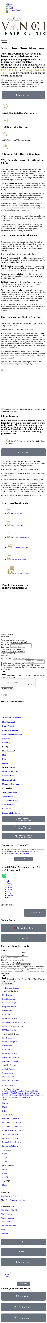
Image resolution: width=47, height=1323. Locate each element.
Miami (4, 1185)
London (14, 1097)
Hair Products (11, 1065)
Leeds (9, 1097)
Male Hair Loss (12, 991)
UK (8, 881)
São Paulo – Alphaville (10, 1119)
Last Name (5, 647)
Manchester (35, 1093)
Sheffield (22, 1095)
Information (9, 1206)
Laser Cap (6, 743)
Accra (4, 1162)
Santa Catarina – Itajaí (10, 1134)
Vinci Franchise (6, 1214)
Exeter (27, 1097)
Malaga (5, 1103)
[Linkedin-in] (16, 707)
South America (11, 1115)
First (23, 953)
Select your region (8, 640)
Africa (8, 1150)
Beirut (4, 1173)
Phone (4, 960)
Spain (9, 891)
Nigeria (9, 887)
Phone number (7, 658)
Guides (5, 763)
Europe (9, 1099)
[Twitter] (41, 707)
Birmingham (19, 1091)
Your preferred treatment (10, 967)
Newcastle (6, 1095)
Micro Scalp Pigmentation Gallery (13, 1200)
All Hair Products (8, 1069)
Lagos (4, 1154)
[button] (23, 988)
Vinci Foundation (7, 1218)
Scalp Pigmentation (9, 1007)
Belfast (12, 1091)
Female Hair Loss (12, 1034)
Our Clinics (9, 1086)
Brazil (9, 893)
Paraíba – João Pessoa (10, 1146)
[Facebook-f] (10, 707)
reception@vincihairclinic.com (18, 853)
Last (23, 955)
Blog (4, 759)
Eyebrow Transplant (10, 730)
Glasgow (27, 1093)
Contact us (6, 809)
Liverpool (21, 1097)
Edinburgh (20, 1093)
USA (8, 1181)
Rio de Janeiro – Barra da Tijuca (14, 1130)
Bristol (35, 1091)
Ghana (9, 889)
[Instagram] (22, 707)
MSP (4, 755)
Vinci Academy (8, 805)
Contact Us (5, 1233)
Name (4, 951)
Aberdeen (5, 1091)
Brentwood (29, 1091)
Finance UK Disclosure (11, 813)
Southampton (31, 1095)
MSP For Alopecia (9, 1030)
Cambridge (6, 1093)
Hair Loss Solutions (12, 988)
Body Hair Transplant (10, 1003)
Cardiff (13, 1093)
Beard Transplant (9, 726)
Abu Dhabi (6, 1177)
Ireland (9, 885)
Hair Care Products (10, 772)
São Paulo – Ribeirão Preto (12, 1126)
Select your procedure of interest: (13, 649)
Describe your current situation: (13, 663)
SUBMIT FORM (7, 689)
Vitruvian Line (8, 776)
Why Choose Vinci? (11, 717)
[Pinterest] (28, 707)
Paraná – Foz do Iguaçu (10, 1138)
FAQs (3, 1230)
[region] (23, 609)
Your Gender (6, 962)
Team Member (8, 796)
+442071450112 (35, 852)
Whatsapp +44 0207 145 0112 (23, 71)
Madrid (5, 1107)
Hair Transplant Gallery (9, 1196)
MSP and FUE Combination (12, 1026)
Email (4, 656)
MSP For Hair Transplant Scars (13, 1022)
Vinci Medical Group (10, 801)
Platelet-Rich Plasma (9, 1018)
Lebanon (10, 895)
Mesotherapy (7, 738)
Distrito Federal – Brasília (11, 1142)
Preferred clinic (6, 642)
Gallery (8, 1192)
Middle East (10, 1165)
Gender (4, 653)
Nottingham (14, 1095)
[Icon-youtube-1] (4, 707)
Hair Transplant (8, 722)
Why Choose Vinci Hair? (10, 1210)
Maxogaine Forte (9, 780)
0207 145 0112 (9, 70)
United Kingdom (12, 1089)
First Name (5, 645)
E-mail (4, 958)
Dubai (9, 883)
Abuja (4, 1158)
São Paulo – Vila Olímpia (11, 1123)
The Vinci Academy (8, 1226)
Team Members (6, 1222)
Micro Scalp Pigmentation (12, 734)
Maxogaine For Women (11, 784)
